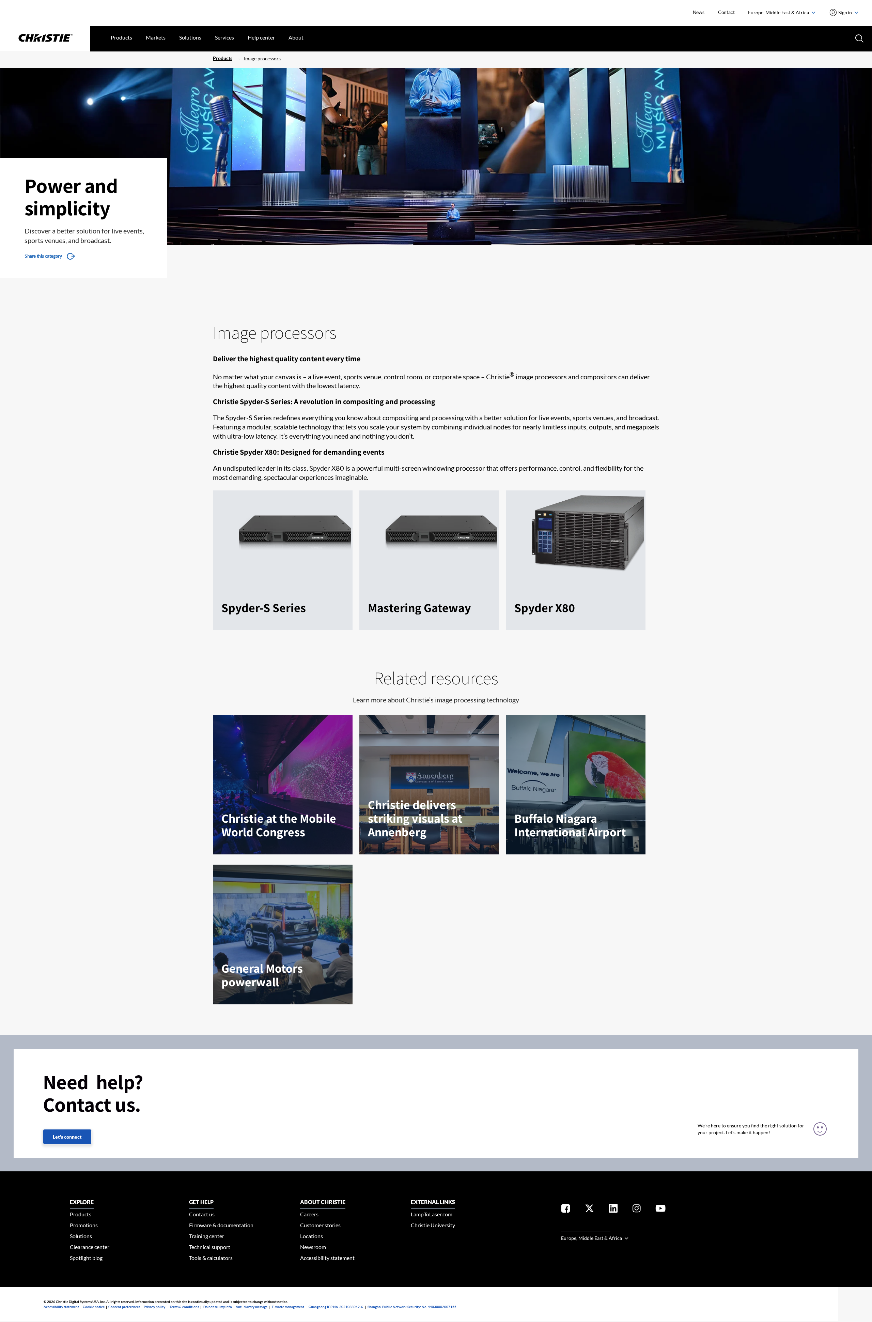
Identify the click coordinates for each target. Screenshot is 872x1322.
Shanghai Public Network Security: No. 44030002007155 (412, 1307)
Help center (261, 37)
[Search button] (859, 38)
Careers (309, 1214)
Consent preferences (124, 1307)
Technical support (209, 1247)
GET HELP (201, 1202)
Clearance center (89, 1247)
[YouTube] (660, 1209)
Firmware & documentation (221, 1225)
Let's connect (67, 1137)
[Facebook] (565, 1209)
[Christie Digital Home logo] (45, 38)
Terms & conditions (184, 1307)
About (296, 37)
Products (121, 37)
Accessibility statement (327, 1258)
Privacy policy (154, 1307)
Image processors (262, 58)
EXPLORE (82, 1202)
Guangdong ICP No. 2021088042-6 (336, 1307)
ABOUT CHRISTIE (322, 1202)
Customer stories (320, 1225)
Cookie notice (94, 1307)
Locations (311, 1236)
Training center (206, 1236)
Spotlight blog (86, 1258)
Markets (156, 37)
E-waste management (288, 1307)
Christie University (433, 1225)
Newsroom (313, 1247)
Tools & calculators (211, 1258)
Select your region (585, 1227)
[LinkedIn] (613, 1209)
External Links (433, 1202)
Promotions (84, 1225)
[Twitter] (589, 1209)
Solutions (190, 37)
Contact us (202, 1214)
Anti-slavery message (251, 1307)
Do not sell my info (217, 1307)
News (698, 12)
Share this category (43, 256)
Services (224, 37)
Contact (726, 12)
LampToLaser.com (431, 1214)
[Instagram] (637, 1209)
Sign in (845, 12)
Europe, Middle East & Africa (779, 12)
